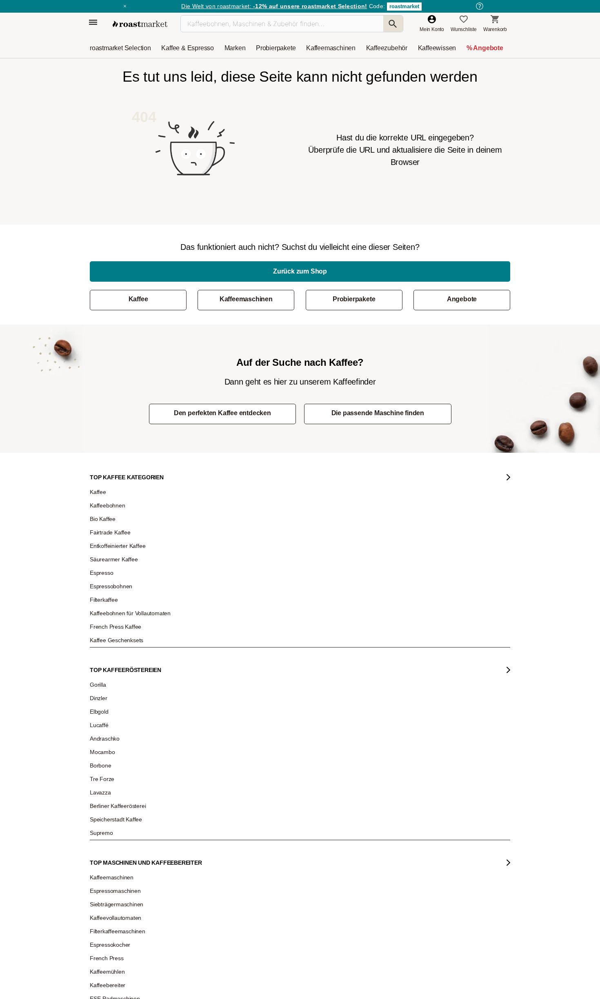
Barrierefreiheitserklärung (123, 707)
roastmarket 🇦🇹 (112, 744)
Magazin (105, 633)
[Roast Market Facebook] (281, 837)
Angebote (462, 299)
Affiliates (105, 719)
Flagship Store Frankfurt (203, 723)
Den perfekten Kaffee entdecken (222, 412)
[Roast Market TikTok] (231, 837)
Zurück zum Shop (300, 271)
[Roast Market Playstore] (388, 837)
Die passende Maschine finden (377, 412)
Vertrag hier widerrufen (280, 759)
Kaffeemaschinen (246, 299)
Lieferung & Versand (199, 658)
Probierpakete (354, 299)
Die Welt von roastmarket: (274, 6)
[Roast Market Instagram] (206, 837)
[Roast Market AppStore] (364, 837)
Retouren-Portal (195, 682)
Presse (103, 695)
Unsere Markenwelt (117, 731)
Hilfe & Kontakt (193, 633)
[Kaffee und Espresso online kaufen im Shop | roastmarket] (140, 23)
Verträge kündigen (197, 670)
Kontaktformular (276, 678)
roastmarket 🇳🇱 (112, 768)
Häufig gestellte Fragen (202, 646)
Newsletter (107, 646)
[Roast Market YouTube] (256, 837)
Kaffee (138, 299)
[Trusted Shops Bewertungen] (416, 735)
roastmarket (404, 6)
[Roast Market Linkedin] (306, 837)
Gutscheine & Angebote (121, 658)
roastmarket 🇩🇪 (112, 756)
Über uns (106, 682)
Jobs (101, 670)
